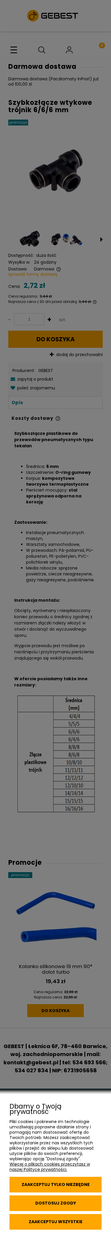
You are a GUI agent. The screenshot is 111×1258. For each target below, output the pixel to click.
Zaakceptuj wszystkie (56, 1222)
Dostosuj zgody (55, 1203)
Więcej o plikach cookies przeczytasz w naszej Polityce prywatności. (49, 1166)
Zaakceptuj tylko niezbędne (56, 1184)
